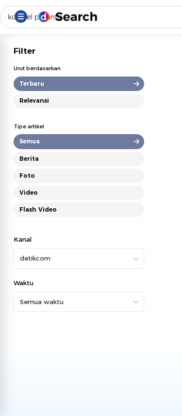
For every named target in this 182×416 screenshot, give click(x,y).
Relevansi (34, 100)
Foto (27, 175)
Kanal (23, 239)
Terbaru (31, 83)
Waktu (23, 283)
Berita (29, 158)
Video (28, 192)
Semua (29, 141)
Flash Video (38, 209)
